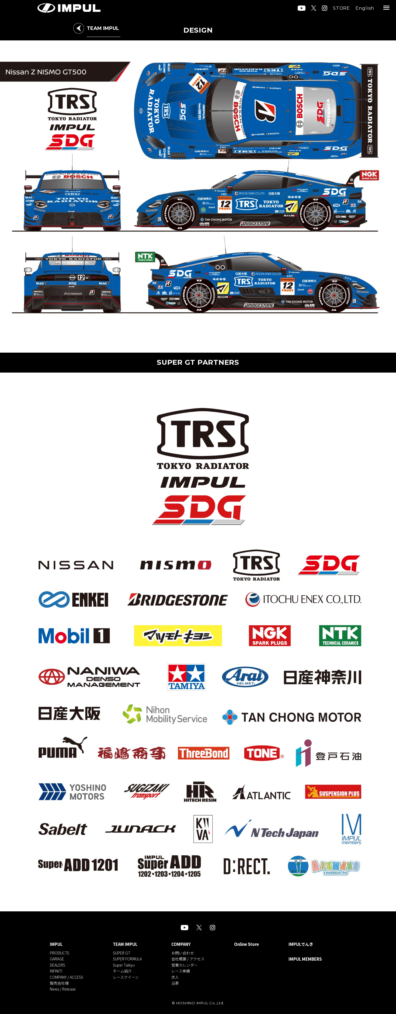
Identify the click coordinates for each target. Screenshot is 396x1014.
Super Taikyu (124, 965)
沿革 (175, 983)
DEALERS (57, 965)
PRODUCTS (59, 953)
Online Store (246, 944)
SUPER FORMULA (127, 958)
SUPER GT (121, 953)
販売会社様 (59, 983)
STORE (341, 8)
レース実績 (180, 971)
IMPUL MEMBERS (305, 959)
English (365, 8)
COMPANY (181, 944)
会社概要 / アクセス (187, 958)
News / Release (63, 989)
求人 (175, 977)
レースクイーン (126, 977)
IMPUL (56, 944)
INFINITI (56, 971)
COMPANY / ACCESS (66, 977)
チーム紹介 (122, 971)
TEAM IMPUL (125, 944)
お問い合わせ (182, 953)
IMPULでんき (301, 944)
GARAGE (57, 958)
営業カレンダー (184, 965)
